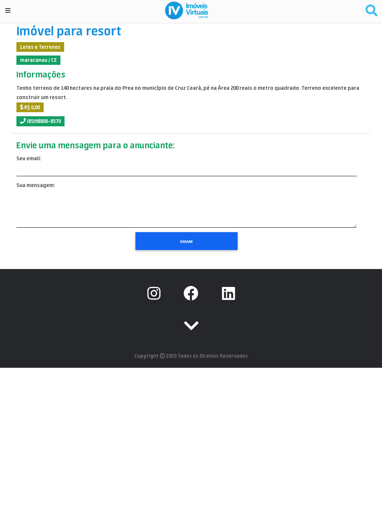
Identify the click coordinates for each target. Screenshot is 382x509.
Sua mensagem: (35, 185)
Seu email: (28, 158)
